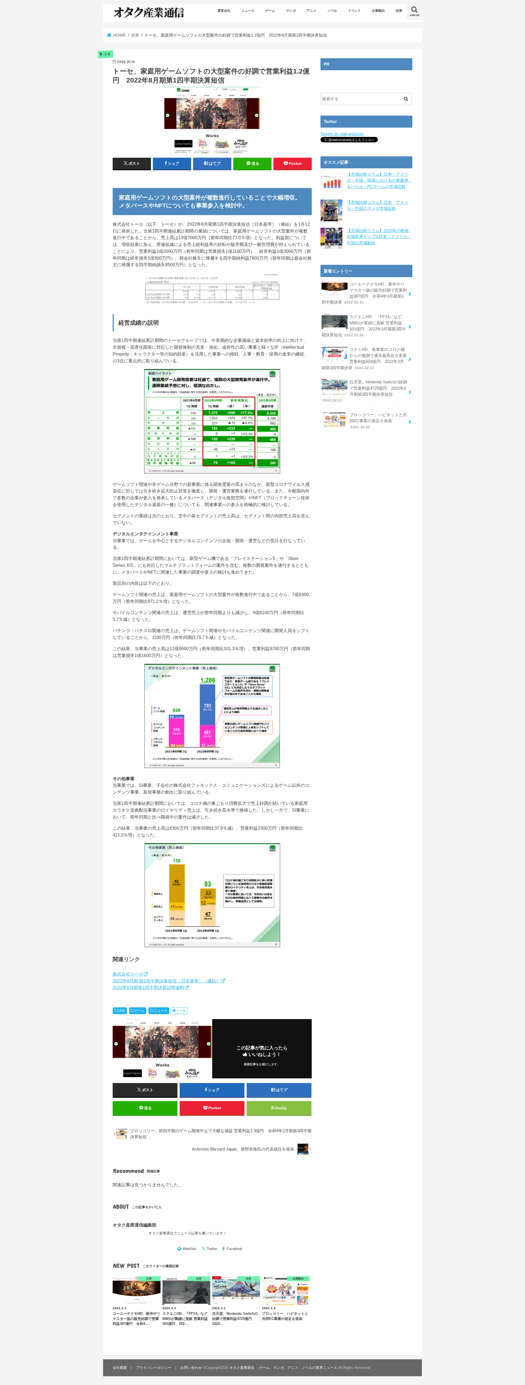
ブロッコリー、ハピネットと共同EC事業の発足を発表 (378, 421)
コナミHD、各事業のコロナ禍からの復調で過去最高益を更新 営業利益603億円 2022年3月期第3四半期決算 (364, 358)
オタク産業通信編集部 (134, 1224)
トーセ (181, 1011)
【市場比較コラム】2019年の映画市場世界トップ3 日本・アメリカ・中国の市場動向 (379, 236)
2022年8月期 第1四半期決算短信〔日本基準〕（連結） (166, 980)
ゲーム (270, 11)
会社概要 (120, 1368)
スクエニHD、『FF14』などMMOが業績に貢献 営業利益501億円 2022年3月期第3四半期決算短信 (364, 326)
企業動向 (378, 11)
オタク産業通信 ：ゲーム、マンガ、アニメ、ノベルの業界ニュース (283, 1368)
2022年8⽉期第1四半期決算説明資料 (148, 987)
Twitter (212, 1249)
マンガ (291, 11)
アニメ (311, 11)
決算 (399, 11)
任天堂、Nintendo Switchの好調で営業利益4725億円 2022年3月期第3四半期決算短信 (365, 391)
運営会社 (224, 11)
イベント (354, 11)
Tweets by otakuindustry (342, 134)
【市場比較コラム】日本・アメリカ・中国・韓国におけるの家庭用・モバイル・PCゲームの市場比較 (379, 180)
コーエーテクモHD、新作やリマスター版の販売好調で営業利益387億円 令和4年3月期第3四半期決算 (364, 293)
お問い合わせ (191, 1368)
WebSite (189, 1249)
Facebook (234, 1249)
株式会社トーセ (128, 974)
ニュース (248, 11)
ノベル (332, 11)
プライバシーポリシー (153, 1368)
